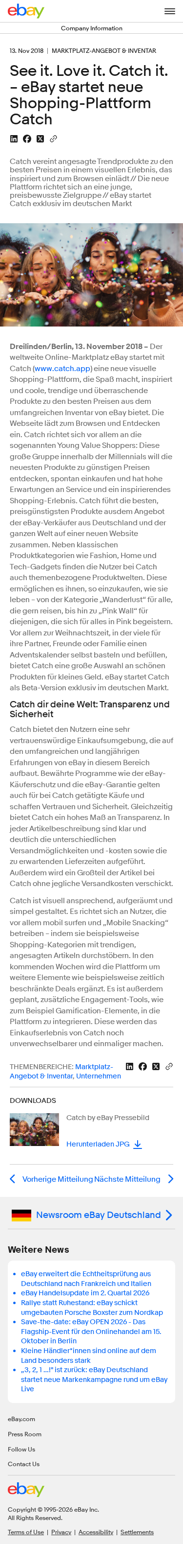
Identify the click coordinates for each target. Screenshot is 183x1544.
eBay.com (21, 1419)
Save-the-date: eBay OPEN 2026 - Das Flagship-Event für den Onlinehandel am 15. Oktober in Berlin (91, 1331)
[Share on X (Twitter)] (40, 139)
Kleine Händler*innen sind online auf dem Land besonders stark (88, 1355)
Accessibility (96, 1532)
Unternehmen (98, 1076)
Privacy (61, 1532)
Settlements (137, 1532)
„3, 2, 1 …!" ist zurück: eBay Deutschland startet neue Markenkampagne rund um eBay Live (94, 1379)
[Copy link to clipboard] (53, 138)
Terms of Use (26, 1532)
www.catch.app (62, 369)
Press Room (24, 1434)
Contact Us (24, 1464)
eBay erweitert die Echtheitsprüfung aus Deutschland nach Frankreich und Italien (86, 1278)
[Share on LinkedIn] (14, 139)
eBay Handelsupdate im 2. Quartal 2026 (85, 1293)
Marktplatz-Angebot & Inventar (61, 1071)
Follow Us (21, 1449)
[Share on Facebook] (27, 139)
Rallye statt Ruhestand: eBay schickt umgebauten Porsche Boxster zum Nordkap (92, 1307)
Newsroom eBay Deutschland (98, 1215)
